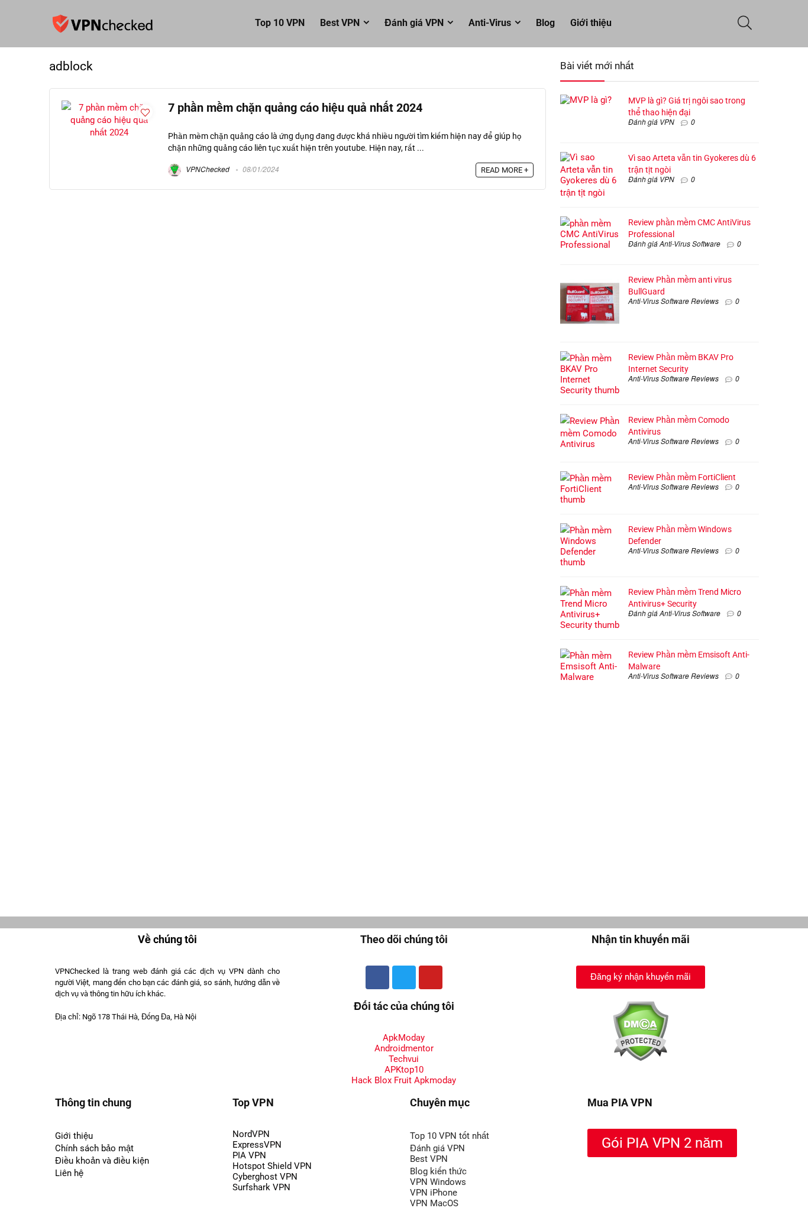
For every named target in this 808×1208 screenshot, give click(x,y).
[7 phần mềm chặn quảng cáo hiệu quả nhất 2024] (109, 106)
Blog (545, 22)
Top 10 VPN (280, 22)
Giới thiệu (591, 22)
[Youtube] (430, 977)
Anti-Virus (489, 22)
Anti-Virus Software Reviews (673, 301)
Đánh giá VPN (414, 22)
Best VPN (340, 22)
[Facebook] (377, 977)
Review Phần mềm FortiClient (682, 477)
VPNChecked (207, 169)
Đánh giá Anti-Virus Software (674, 243)
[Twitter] (404, 977)
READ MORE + (504, 170)
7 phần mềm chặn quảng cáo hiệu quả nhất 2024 (295, 108)
